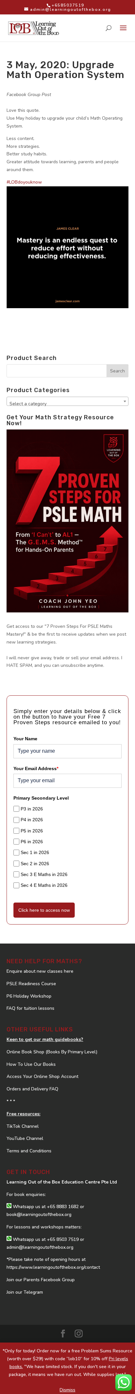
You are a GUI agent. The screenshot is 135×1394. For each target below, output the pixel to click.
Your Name (25, 738)
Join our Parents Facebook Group (41, 1280)
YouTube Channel (25, 1138)
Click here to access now (44, 910)
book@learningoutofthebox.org (39, 1214)
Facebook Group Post (29, 94)
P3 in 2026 (32, 808)
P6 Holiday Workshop (29, 996)
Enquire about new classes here (40, 971)
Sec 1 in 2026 (35, 852)
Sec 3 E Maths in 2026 (44, 874)
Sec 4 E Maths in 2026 (44, 885)
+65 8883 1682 (63, 1207)
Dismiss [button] (67, 1390)
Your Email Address (35, 768)
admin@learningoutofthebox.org (40, 1247)
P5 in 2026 (32, 830)
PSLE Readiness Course (31, 984)
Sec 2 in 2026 (35, 863)
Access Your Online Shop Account (42, 1076)
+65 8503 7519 (63, 1239)
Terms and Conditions (29, 1151)
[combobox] (67, 401)
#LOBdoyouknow (24, 182)
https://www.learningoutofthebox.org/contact (53, 1267)
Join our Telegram (25, 1292)
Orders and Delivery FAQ (32, 1089)
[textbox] (67, 404)
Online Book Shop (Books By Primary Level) (52, 1052)
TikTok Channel (23, 1126)
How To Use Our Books (31, 1064)
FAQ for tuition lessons (30, 1008)
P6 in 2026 (32, 841)
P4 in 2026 (32, 819)
